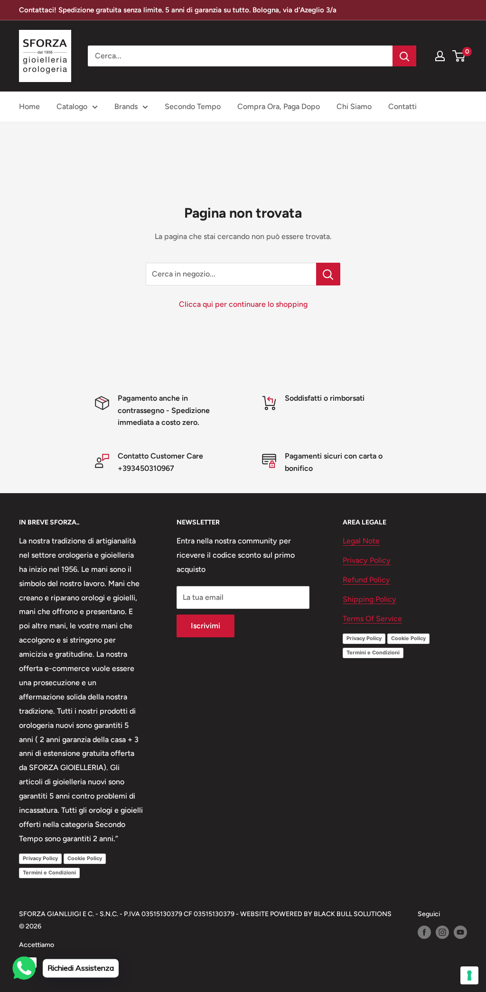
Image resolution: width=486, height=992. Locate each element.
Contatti (402, 106)
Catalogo (71, 106)
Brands (126, 106)
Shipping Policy (369, 599)
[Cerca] (404, 56)
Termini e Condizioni (49, 872)
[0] (459, 56)
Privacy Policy (40, 858)
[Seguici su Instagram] (442, 932)
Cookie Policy (84, 858)
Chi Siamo (354, 106)
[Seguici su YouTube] (460, 932)
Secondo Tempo (193, 106)
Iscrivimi (205, 625)
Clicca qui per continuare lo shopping (243, 304)
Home (29, 106)
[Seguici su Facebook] (424, 932)
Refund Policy (366, 579)
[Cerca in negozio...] (328, 274)
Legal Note (361, 540)
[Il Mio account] (440, 56)
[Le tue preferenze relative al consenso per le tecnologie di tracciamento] (469, 975)
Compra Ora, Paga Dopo (278, 106)
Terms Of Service (372, 618)
